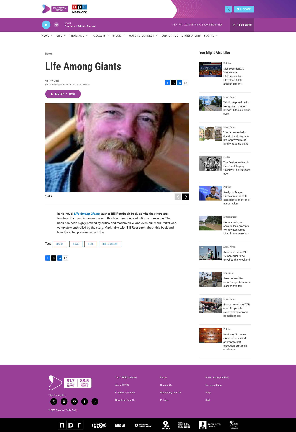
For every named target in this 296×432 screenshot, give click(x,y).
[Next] (185, 197)
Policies (164, 400)
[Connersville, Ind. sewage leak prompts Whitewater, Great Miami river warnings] (210, 223)
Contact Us (166, 385)
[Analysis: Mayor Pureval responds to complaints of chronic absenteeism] (210, 193)
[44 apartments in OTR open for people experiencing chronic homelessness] (210, 305)
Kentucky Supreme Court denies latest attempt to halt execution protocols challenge (235, 341)
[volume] (56, 25)
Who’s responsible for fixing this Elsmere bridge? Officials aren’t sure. (236, 107)
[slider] (61, 25)
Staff (207, 400)
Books (48, 53)
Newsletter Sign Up (125, 400)
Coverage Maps (213, 385)
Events (163, 377)
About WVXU (122, 385)
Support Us (170, 35)
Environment (230, 217)
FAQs (208, 392)
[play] (46, 25)
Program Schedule (125, 392)
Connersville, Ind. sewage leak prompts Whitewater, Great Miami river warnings (236, 227)
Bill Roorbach (110, 244)
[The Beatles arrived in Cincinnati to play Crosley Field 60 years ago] (210, 163)
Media (226, 157)
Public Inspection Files (217, 377)
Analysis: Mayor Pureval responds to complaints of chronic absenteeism (236, 197)
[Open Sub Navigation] (52, 35)
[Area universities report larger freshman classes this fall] (210, 279)
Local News (229, 97)
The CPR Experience (126, 377)
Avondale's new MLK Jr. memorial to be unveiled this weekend (236, 255)
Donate (245, 9)
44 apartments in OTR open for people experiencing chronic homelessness (236, 310)
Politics (227, 63)
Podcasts (99, 35)
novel (76, 244)
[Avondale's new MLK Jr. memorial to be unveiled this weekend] (210, 253)
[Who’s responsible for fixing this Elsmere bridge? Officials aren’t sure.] (210, 103)
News (45, 35)
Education (228, 273)
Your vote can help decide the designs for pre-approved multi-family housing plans (236, 137)
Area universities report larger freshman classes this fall (237, 282)
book (91, 244)
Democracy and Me (170, 392)
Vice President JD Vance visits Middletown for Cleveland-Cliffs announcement (233, 76)
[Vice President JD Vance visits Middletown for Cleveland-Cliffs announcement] (210, 69)
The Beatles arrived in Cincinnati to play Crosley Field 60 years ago (236, 167)
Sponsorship (191, 35)
